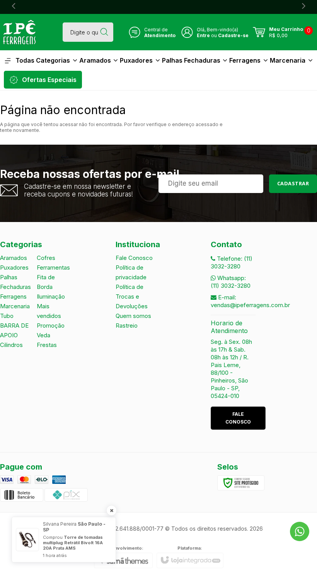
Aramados (13, 257)
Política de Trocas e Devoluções (132, 296)
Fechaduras (15, 286)
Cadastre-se (233, 35)
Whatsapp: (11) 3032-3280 (231, 281)
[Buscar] (104, 32)
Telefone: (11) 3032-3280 (231, 262)
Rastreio (127, 325)
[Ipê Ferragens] (19, 32)
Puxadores (14, 267)
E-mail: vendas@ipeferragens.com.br (250, 301)
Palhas (8, 277)
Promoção (51, 325)
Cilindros (11, 344)
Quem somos (133, 315)
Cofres (46, 257)
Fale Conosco (134, 257)
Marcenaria (15, 306)
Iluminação (51, 296)
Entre (203, 35)
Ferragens (13, 296)
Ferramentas (53, 267)
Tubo (7, 315)
